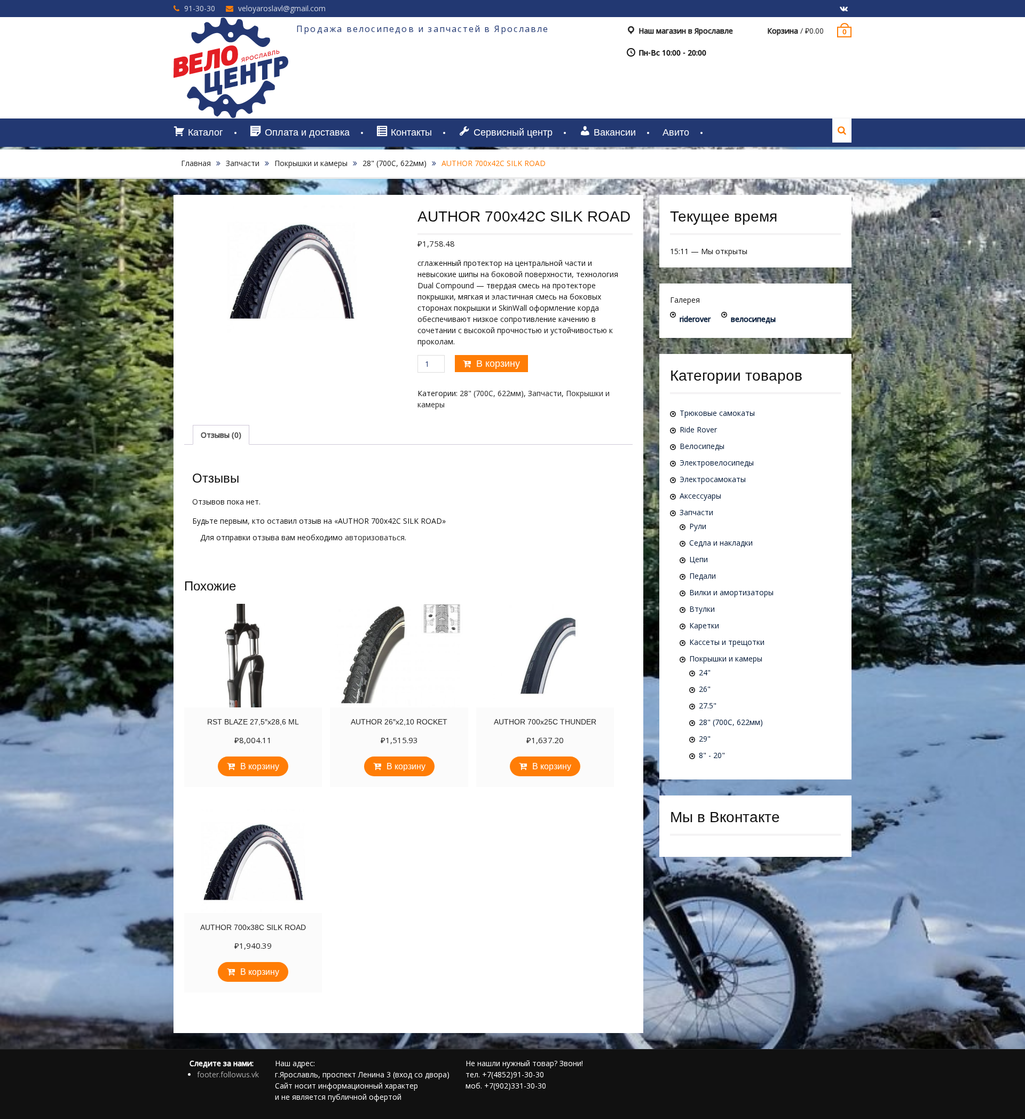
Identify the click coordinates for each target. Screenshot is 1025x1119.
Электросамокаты (713, 479)
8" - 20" (712, 755)
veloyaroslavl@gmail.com (282, 8)
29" (705, 739)
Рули (697, 526)
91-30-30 (199, 8)
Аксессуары (700, 496)
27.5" (707, 705)
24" (705, 672)
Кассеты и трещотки (726, 642)
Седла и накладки (721, 543)
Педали (702, 576)
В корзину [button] (259, 766)
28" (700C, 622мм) (394, 163)
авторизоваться (375, 537)
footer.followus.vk (228, 1074)
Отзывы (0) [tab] (221, 435)
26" (705, 689)
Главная (196, 163)
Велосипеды (702, 446)
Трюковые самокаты (717, 413)
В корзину (498, 363)
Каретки (704, 625)
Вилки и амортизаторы (731, 592)
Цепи (698, 559)
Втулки (702, 609)
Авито (676, 132)
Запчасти (242, 163)
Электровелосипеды (717, 463)
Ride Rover (698, 429)
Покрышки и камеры (311, 163)
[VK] (843, 9)
